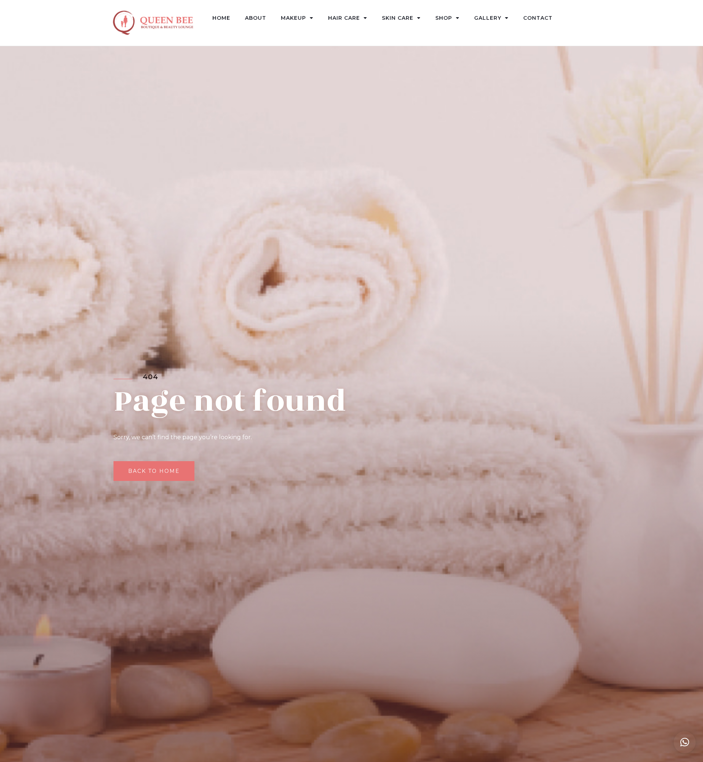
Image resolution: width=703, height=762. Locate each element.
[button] (685, 742)
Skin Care (397, 18)
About (255, 18)
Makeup (293, 18)
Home (221, 18)
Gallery (487, 18)
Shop (443, 18)
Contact (538, 18)
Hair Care (344, 18)
